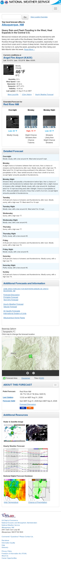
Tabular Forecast (10, 306)
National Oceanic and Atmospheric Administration (19, 522)
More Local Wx (13, 94)
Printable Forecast (10, 297)
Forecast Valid (9, 400)
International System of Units (14, 313)
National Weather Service (11, 525)
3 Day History (27, 94)
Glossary (5, 547)
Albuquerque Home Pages (14, 317)
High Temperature (11, 502)
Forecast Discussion (11, 294)
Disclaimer (25, 378)
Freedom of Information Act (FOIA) (14, 553)
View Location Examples (39, 17)
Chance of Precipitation (37, 502)
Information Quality (8, 542)
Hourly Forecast (44, 94)
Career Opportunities (9, 558)
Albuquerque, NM (13, 25)
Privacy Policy (7, 551)
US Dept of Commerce (10, 520)
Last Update (8, 397)
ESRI (42, 378)
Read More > (29, 49)
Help (3, 545)
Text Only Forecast (10, 299)
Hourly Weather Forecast (13, 304)
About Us (5, 555)
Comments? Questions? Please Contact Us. (17, 536)
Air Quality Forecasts (11, 311)
